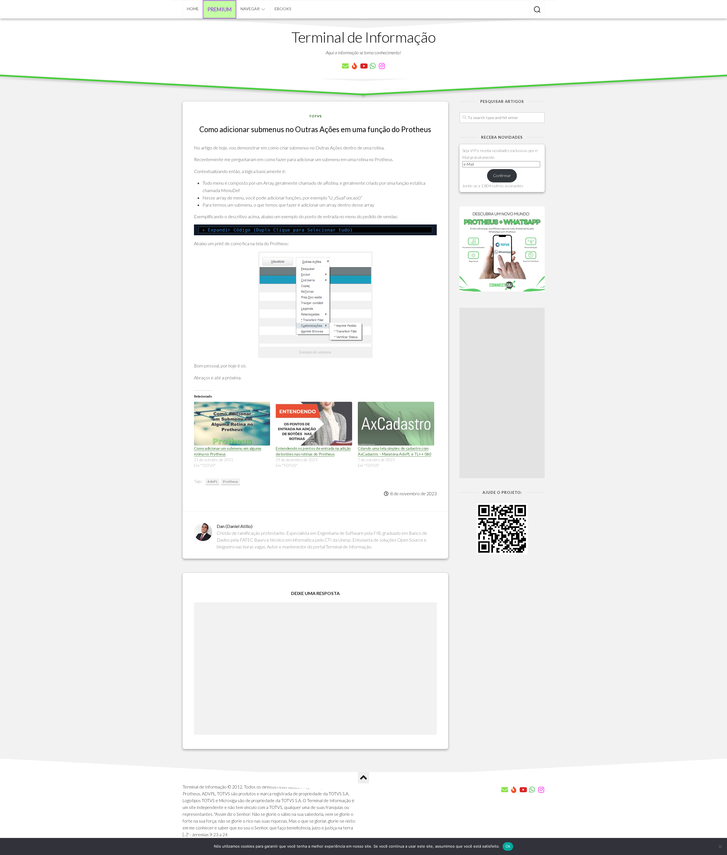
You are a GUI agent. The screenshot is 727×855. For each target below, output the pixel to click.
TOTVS (315, 116)
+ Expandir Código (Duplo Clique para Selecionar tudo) (277, 230)
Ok (508, 846)
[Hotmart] (354, 66)
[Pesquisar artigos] (537, 9)
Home (193, 8)
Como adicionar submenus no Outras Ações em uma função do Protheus (315, 129)
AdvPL (212, 481)
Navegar (250, 8)
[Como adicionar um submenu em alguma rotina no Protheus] (232, 424)
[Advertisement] (502, 393)
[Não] (720, 846)
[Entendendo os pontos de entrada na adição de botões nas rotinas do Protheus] (314, 424)
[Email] (345, 66)
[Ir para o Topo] (363, 777)
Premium (220, 9)
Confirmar (502, 175)
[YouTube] (363, 66)
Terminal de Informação (363, 36)
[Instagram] (381, 66)
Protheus (230, 481)
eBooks (283, 8)
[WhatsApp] (372, 66)
